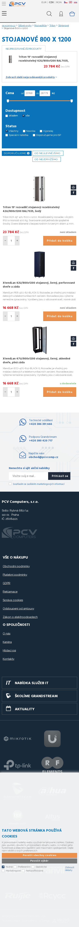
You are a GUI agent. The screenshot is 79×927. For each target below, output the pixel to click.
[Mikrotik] (17, 739)
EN (70, 2)
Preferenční (24, 866)
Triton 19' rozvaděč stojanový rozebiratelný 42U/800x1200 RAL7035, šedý (44, 61)
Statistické (41, 866)
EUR (44, 2)
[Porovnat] (73, 187)
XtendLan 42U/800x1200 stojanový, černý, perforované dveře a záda (39, 285)
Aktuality (25, 709)
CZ (65, 2)
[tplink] (17, 765)
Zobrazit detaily (69, 868)
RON (59, 2)
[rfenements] (52, 765)
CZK (51, 2)
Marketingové (13, 870)
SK (75, 2)
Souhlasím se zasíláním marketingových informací (38, 484)
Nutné (9, 866)
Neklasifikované (34, 870)
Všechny (13, 131)
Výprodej (48, 131)
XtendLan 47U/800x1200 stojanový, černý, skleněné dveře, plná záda (36, 360)
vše (28, 115)
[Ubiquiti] (52, 739)
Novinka (30, 131)
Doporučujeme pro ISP (48, 135)
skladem (13, 115)
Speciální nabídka (18, 135)
